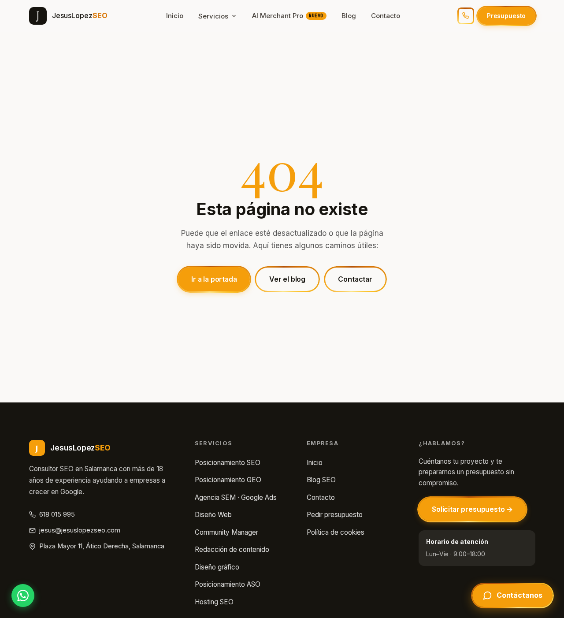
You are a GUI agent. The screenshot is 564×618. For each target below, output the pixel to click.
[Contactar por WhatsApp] (22, 595)
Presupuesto (506, 15)
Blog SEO (321, 480)
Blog (348, 15)
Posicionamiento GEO (228, 480)
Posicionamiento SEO (227, 462)
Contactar (355, 279)
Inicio (174, 15)
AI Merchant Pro (287, 15)
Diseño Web (213, 514)
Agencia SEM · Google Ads (236, 497)
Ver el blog (287, 279)
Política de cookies (335, 532)
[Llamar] (466, 16)
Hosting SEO (214, 602)
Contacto (385, 15)
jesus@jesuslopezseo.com (79, 530)
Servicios (213, 16)
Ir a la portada (214, 279)
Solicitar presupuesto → (472, 509)
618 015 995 (57, 514)
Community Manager (226, 532)
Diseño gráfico (217, 567)
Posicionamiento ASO (227, 584)
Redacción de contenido (232, 549)
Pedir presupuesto (335, 514)
